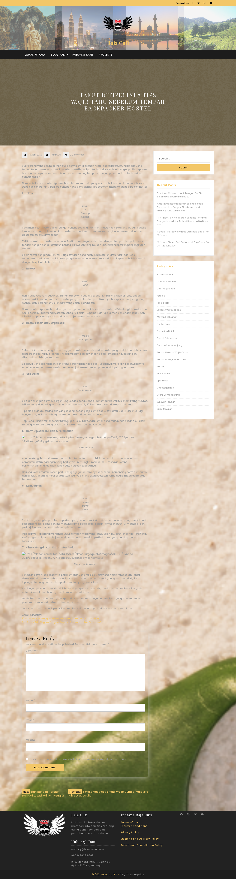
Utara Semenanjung (168, 394)
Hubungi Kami (82, 54)
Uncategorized (165, 387)
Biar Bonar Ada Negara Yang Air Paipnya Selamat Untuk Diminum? (61, 622)
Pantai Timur (164, 324)
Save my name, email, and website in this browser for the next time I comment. (78, 759)
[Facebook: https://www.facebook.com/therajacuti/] (181, 814)
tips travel (162, 380)
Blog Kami (59, 54)
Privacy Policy (130, 832)
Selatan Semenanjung (169, 345)
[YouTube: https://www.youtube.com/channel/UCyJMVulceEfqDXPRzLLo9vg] (202, 814)
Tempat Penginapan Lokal (171, 359)
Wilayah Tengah (166, 402)
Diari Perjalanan (166, 288)
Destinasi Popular (167, 281)
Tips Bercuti (163, 373)
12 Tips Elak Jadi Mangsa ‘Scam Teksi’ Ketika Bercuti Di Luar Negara (61, 618)
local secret (163, 302)
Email (30, 720)
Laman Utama (35, 54)
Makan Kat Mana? (167, 317)
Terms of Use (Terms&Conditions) (135, 824)
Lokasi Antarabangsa (169, 310)
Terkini (160, 366)
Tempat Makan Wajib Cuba (172, 352)
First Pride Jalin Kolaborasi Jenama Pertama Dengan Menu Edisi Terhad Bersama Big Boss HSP (182, 221)
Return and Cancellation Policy (142, 845)
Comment (33, 650)
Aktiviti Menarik (165, 274)
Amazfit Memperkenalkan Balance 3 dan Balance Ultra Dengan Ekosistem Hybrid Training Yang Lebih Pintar (180, 207)
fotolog (161, 295)
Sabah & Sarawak (167, 338)
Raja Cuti (118, 42)
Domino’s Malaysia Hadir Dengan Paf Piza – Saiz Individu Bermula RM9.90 (181, 195)
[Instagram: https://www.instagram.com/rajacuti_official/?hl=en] (188, 814)
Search (183, 167)
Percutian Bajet (165, 331)
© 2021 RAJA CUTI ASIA (106, 874)
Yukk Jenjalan (164, 409)
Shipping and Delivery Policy (140, 839)
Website (30, 739)
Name (30, 700)
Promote (105, 54)
